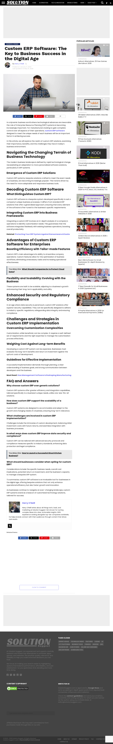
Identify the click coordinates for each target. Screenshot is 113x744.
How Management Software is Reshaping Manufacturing (44, 375)
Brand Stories (72, 3)
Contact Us (64, 742)
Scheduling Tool (77, 650)
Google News (93, 688)
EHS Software (64, 650)
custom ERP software (55, 130)
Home (34, 3)
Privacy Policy (84, 739)
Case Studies (74, 647)
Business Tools (77, 644)
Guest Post (92, 3)
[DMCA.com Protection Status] (18, 690)
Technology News (77, 641)
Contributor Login (102, 739)
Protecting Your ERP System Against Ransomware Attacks (42, 234)
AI (102, 641)
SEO (101, 644)
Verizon (95, 644)
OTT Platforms (64, 644)
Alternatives (43, 3)
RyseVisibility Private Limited (30, 740)
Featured (89, 641)
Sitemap (74, 739)
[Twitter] (10, 526)
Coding (97, 641)
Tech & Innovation (57, 3)
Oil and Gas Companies (89, 647)
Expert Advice (64, 641)
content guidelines (75, 696)
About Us (66, 739)
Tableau (88, 644)
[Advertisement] (56, 22)
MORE (82, 3)
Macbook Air (63, 647)
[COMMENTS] (60, 116)
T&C (92, 739)
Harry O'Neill (19, 64)
